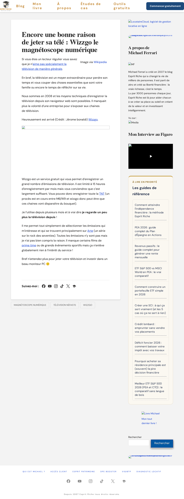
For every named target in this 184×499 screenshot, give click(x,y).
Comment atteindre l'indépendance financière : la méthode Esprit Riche (149, 210)
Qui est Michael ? (34, 471)
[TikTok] (62, 286)
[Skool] (74, 286)
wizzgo (87, 304)
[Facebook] (43, 286)
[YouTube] (50, 286)
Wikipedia (100, 62)
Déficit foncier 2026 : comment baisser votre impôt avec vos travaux (150, 346)
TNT (101, 194)
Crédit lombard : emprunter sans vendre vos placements (150, 328)
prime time (29, 245)
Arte (90, 231)
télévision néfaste (64, 304)
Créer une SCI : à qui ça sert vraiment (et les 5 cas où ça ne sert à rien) (150, 309)
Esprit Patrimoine (84, 471)
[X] (68, 286)
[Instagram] (56, 286)
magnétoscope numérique (30, 304)
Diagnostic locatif (149, 471)
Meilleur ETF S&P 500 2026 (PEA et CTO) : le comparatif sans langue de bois (149, 389)
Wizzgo (93, 119)
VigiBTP (126, 471)
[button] (150, 156)
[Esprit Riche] (6, 6)
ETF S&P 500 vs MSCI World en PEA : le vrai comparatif (148, 272)
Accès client (58, 471)
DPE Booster (108, 471)
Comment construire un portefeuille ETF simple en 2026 (150, 290)
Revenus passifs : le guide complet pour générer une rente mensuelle (147, 251)
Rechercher (135, 437)
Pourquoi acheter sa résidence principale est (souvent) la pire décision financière (150, 366)
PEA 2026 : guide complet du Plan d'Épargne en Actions (148, 231)
